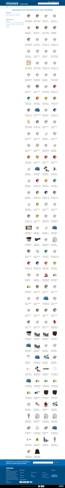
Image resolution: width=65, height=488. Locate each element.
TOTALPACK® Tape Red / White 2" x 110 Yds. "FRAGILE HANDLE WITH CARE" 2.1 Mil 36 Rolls (28, 80)
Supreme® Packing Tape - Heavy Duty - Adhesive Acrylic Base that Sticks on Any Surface (28, 21)
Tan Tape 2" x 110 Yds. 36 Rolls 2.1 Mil (28, 115)
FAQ (20, 474)
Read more (8, 482)
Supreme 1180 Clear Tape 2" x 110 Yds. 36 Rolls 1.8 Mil (46, 21)
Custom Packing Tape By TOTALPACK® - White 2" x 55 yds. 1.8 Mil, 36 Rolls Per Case (54, 210)
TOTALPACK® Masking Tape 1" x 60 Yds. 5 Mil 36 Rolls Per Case (28, 174)
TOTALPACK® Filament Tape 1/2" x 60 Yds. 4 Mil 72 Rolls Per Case (45, 139)
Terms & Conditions (45, 477)
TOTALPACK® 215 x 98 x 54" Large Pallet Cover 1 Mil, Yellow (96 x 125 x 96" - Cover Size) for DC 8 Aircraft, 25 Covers (28, 292)
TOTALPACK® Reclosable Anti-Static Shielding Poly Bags (54, 363)
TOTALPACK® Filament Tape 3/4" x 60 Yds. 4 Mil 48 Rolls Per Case (28, 210)
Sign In (49, 1)
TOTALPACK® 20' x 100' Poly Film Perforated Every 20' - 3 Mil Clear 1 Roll (37, 339)
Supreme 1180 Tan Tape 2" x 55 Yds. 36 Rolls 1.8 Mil (37, 21)
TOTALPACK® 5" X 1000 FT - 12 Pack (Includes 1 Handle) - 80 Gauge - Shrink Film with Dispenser (28, 374)
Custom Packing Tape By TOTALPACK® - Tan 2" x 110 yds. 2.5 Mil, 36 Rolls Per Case (54, 315)
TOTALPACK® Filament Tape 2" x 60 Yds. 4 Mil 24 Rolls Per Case (28, 198)
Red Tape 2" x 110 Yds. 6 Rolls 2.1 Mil (37, 186)
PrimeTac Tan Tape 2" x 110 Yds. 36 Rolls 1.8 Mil (54, 104)
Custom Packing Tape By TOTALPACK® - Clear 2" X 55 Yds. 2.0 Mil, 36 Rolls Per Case (54, 127)
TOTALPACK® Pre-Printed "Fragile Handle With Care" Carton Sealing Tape (37, 80)
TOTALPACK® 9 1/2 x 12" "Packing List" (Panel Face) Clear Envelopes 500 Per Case (54, 374)
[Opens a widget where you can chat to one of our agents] (61, 486)
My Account (53, 1)
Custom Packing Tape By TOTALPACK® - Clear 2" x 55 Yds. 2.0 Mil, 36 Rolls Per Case (37, 139)
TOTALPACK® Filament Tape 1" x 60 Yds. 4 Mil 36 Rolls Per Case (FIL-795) (28, 186)
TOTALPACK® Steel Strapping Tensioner (37, 398)
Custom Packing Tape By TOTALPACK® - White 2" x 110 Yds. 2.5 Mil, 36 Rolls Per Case (54, 292)
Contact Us (22, 477)
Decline (42, 486)
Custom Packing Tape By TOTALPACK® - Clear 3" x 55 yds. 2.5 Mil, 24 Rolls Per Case (37, 92)
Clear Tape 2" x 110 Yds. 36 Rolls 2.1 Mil (54, 45)
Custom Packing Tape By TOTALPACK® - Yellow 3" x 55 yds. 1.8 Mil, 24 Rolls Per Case (37, 162)
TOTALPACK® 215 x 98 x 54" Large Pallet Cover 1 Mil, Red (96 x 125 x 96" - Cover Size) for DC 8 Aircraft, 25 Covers (28, 351)
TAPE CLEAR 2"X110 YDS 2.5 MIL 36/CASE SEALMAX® (15, 22)
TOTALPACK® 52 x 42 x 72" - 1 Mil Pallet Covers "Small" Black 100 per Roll (54, 339)
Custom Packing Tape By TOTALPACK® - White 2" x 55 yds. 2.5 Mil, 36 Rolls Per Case (37, 327)
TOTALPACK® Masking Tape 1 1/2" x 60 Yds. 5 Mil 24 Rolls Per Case (54, 151)
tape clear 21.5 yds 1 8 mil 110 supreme (13, 15)
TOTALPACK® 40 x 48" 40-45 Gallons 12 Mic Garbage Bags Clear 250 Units (54, 421)
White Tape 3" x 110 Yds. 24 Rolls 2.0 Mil (54, 257)
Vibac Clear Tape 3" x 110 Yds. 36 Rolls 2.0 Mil (54, 80)
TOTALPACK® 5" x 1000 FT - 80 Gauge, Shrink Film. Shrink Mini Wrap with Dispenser (54, 445)
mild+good (8, 25)
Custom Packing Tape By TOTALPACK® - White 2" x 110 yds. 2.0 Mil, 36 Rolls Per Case (37, 304)
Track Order (22, 475)
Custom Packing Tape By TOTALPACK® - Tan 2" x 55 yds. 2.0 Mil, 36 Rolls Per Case (45, 315)
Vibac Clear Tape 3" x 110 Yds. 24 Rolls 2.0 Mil (46, 92)
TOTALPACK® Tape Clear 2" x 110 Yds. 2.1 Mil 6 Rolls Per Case (37, 68)
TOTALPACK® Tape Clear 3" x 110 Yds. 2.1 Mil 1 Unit (28, 68)
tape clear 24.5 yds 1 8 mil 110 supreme (13, 14)
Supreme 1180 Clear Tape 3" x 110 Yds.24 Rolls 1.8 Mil (37, 33)
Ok (39, 486)
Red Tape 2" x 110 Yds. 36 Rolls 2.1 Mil (54, 92)
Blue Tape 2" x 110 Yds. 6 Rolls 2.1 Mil (45, 198)
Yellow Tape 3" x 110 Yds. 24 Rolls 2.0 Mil (54, 268)
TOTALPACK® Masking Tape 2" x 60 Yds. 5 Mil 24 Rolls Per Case (37, 233)
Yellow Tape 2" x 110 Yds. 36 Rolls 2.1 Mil (45, 104)
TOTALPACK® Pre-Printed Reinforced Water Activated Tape (28, 457)
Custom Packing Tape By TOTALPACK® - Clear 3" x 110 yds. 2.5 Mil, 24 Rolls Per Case (28, 139)
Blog (32, 474)
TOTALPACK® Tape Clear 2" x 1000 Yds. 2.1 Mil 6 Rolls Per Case (28, 127)
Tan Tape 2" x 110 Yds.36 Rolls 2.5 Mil (28, 221)
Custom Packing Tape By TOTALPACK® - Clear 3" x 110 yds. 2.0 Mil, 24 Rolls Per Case (28, 151)
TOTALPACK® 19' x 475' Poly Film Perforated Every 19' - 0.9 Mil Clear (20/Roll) (45, 374)
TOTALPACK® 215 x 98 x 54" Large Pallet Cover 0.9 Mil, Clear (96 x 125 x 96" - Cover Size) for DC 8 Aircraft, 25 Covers (28, 233)
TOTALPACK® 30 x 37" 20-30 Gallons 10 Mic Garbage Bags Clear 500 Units (45, 421)
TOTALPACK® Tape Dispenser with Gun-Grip (37, 374)
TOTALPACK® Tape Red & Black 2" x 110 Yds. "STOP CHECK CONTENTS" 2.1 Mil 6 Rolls (46, 245)
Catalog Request (34, 472)
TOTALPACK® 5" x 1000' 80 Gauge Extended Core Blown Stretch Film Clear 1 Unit (28, 421)
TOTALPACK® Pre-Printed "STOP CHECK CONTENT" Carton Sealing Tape (45, 115)
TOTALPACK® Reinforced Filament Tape (45, 56)
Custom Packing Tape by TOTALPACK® (37, 56)
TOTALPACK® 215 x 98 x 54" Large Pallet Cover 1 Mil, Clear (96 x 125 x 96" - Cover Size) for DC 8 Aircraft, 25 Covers (37, 174)
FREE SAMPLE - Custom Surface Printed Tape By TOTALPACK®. (45, 351)
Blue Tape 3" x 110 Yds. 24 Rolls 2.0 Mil (37, 268)
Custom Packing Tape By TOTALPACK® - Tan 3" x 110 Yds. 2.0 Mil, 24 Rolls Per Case (37, 292)
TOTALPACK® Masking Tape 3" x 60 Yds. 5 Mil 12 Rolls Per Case (37, 280)
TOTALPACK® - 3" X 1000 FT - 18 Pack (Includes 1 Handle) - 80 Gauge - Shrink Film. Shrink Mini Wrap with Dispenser (28, 445)
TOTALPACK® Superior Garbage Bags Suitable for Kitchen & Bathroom (54, 245)
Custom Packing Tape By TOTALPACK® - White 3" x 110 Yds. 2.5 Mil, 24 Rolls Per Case (28, 315)
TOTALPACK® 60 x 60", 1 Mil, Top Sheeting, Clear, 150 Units (28, 339)
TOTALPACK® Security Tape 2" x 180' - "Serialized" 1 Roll (37, 410)
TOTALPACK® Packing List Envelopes (27, 363)
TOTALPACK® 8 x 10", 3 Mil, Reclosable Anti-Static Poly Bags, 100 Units (28, 433)
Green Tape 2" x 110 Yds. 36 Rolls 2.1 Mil (28, 104)
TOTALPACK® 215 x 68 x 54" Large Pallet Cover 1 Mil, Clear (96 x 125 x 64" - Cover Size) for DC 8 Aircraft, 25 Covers (54, 233)
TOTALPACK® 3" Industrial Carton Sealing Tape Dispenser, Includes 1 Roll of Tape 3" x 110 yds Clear (54, 174)
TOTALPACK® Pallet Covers (37, 115)
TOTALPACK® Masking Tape (44, 80)
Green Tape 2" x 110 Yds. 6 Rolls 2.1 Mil (54, 186)
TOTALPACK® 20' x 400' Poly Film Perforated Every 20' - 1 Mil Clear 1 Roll (37, 351)
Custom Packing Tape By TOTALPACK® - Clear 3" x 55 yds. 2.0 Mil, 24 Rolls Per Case (28, 92)
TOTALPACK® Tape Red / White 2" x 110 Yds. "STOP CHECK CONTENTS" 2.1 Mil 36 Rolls (54, 221)
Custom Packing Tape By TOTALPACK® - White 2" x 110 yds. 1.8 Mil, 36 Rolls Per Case (46, 210)
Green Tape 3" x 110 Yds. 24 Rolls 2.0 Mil (45, 257)
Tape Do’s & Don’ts (45, 474)
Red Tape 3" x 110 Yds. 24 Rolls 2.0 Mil (28, 268)
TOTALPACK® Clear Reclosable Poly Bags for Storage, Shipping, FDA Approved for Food (54, 327)
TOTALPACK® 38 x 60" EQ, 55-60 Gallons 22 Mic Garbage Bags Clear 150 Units (37, 421)
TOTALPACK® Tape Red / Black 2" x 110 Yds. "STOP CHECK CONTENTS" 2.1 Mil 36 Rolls (46, 221)
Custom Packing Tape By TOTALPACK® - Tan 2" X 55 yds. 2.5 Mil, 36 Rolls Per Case (28, 327)
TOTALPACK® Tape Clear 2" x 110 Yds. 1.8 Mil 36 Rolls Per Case (54, 56)
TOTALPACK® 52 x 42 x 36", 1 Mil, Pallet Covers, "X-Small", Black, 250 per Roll (45, 398)
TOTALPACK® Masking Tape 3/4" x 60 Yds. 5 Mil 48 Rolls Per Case (45, 233)
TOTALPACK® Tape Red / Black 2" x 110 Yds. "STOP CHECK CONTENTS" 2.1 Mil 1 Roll (46, 151)
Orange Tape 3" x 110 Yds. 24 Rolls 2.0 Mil (45, 268)
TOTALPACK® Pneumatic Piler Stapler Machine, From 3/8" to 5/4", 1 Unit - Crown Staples (46, 445)
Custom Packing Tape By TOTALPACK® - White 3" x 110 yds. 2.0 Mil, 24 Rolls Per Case (46, 327)
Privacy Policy (44, 475)
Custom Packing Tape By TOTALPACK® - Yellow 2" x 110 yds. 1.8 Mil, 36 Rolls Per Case (37, 221)
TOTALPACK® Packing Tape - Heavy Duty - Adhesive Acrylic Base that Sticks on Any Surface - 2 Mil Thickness (54, 33)
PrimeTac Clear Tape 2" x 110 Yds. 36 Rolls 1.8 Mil (37, 45)
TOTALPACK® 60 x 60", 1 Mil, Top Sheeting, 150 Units (28, 245)
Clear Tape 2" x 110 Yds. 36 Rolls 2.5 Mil (46, 68)
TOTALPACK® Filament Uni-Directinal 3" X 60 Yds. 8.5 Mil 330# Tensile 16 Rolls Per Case (28, 280)
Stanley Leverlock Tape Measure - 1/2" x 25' (37, 445)
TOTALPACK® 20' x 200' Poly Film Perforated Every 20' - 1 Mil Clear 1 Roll (45, 339)
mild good (7, 21)
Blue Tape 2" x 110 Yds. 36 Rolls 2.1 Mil (54, 115)
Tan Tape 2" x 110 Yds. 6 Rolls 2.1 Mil (37, 198)
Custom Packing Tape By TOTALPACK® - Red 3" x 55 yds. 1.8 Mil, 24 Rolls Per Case (54, 162)
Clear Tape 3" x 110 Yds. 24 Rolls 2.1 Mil (54, 68)
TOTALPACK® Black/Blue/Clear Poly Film (37, 245)
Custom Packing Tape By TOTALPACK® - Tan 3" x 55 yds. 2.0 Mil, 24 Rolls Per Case (28, 257)
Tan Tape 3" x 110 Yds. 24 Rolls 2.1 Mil (54, 198)
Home (7, 6)
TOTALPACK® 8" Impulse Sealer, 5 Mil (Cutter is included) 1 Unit (54, 410)
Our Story (43, 472)
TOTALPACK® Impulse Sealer (45, 363)
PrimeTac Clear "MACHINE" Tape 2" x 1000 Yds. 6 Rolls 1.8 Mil (28, 56)
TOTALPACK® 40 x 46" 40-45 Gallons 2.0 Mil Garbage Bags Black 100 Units (37, 457)
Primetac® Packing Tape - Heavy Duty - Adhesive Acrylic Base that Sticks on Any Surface (28, 45)
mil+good (7, 27)
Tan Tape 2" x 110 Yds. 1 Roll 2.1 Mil (37, 127)
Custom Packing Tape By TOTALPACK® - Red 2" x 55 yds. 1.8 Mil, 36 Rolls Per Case (45, 162)
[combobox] (47, 3)
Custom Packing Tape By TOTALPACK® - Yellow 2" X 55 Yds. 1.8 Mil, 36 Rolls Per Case (37, 210)
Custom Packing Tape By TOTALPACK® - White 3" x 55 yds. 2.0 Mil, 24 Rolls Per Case (37, 257)
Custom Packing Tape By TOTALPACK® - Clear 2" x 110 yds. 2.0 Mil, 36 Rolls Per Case (46, 127)
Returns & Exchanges (33, 476)
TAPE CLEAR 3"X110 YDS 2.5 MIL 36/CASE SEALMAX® (15, 24)
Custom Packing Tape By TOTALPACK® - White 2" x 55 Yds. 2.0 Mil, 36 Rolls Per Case (28, 304)
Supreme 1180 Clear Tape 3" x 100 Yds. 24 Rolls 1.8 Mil (54, 21)
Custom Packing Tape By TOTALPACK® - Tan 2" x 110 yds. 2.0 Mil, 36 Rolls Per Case (45, 292)
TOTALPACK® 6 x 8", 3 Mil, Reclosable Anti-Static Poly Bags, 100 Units (45, 433)
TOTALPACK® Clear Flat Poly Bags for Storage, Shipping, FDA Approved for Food (46, 280)
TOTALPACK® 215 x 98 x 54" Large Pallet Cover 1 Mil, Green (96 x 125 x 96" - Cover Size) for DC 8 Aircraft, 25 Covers (54, 280)
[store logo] (12, 3)
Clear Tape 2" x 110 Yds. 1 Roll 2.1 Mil (45, 45)
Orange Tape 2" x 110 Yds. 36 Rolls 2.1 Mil (37, 104)
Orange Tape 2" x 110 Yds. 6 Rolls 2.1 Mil (28, 162)
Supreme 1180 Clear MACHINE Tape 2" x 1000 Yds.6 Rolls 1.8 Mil (28, 33)
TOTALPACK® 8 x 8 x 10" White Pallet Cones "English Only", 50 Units (37, 433)
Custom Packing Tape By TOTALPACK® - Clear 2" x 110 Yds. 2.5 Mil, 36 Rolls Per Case (37, 151)
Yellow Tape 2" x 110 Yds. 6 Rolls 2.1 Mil (45, 186)
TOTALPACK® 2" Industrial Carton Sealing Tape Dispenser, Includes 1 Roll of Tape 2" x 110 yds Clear (45, 174)
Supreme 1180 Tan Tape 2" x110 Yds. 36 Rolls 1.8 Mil (45, 33)
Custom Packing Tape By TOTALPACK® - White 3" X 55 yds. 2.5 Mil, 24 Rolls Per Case (54, 304)
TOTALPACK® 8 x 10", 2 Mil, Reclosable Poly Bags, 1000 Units (45, 410)
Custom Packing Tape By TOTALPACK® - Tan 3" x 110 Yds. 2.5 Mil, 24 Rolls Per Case (37, 315)
